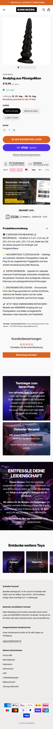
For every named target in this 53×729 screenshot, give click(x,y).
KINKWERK (8, 74)
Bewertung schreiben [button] (26, 355)
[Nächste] (50, 2)
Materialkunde (9, 660)
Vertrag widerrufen (11, 686)
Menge (6, 125)
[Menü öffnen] (4, 9)
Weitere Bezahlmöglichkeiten (26, 155)
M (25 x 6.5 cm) (31, 111)
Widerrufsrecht (9, 682)
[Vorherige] (4, 2)
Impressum (7, 664)
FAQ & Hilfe (7, 655)
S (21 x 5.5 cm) (11, 111)
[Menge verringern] (4, 130)
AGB (5, 673)
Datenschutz (8, 669)
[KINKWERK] (26, 10)
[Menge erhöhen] (14, 130)
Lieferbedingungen (10, 678)
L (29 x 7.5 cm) (11, 118)
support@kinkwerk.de (12, 641)
